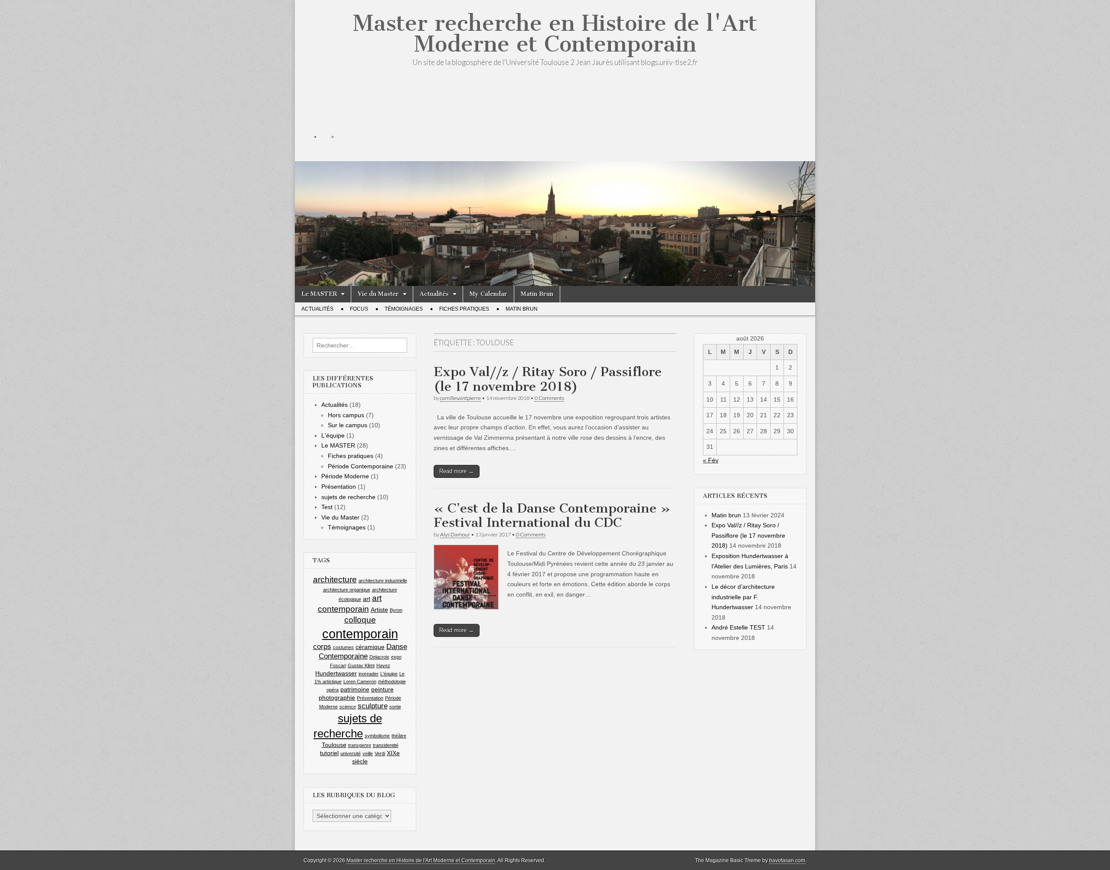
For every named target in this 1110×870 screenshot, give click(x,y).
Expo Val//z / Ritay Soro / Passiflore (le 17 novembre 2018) (548, 379)
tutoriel (329, 753)
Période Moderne (345, 476)
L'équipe (333, 435)
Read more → (456, 471)
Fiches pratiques (464, 309)
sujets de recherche (348, 496)
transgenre (359, 745)
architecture (335, 579)
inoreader (369, 673)
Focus (359, 309)
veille (367, 753)
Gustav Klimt (361, 665)
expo (396, 656)
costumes (343, 647)
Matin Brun (537, 294)
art (366, 598)
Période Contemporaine (360, 466)
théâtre (399, 735)
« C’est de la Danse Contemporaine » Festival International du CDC (552, 515)
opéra (332, 689)
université (350, 753)
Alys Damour (455, 534)
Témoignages (404, 309)
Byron (396, 610)
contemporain (360, 634)
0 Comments (549, 398)
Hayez (383, 665)
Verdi (380, 753)
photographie (337, 697)
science (348, 706)
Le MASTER (319, 294)
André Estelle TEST (738, 627)
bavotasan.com (787, 860)
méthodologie (392, 681)
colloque (360, 619)
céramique (370, 646)
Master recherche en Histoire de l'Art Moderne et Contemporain (555, 33)
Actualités (434, 294)
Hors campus (346, 415)
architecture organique (346, 589)
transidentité (385, 745)
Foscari (338, 665)
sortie (395, 706)
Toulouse (334, 744)
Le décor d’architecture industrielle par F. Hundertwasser (743, 596)
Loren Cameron (359, 681)
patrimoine (354, 689)
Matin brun (726, 515)
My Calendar (488, 294)
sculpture (373, 706)
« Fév (710, 460)
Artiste (379, 609)
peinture (382, 689)
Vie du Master (378, 294)
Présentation (338, 486)
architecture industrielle (383, 580)
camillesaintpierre (460, 398)
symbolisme (377, 735)
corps (322, 647)
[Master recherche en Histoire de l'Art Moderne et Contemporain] (555, 182)
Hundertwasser (336, 673)
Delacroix (379, 656)
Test (327, 506)
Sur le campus (347, 425)
